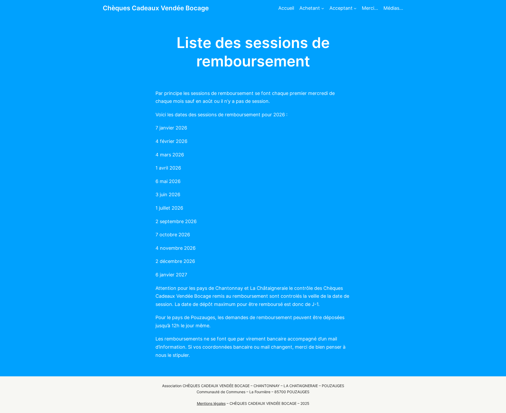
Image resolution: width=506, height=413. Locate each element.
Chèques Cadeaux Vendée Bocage (156, 8)
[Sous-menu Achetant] (322, 8)
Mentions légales (211, 403)
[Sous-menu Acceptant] (355, 8)
